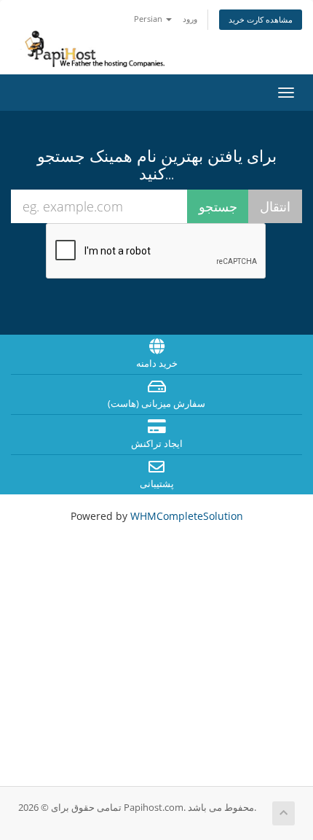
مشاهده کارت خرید (261, 19)
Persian (149, 18)
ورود (190, 18)
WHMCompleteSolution (186, 516)
